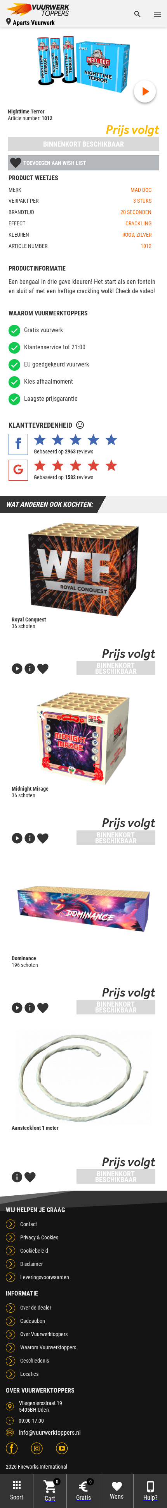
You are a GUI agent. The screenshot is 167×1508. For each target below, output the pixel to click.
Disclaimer (31, 1264)
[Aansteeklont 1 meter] (83, 1078)
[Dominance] (83, 908)
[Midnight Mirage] (83, 739)
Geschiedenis (34, 1361)
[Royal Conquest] (83, 569)
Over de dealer (35, 1307)
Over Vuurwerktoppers (44, 1334)
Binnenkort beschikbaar (83, 144)
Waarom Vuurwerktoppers (48, 1347)
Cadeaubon (32, 1321)
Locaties (29, 1374)
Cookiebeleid (34, 1251)
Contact (28, 1224)
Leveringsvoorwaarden (44, 1277)
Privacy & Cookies (39, 1237)
